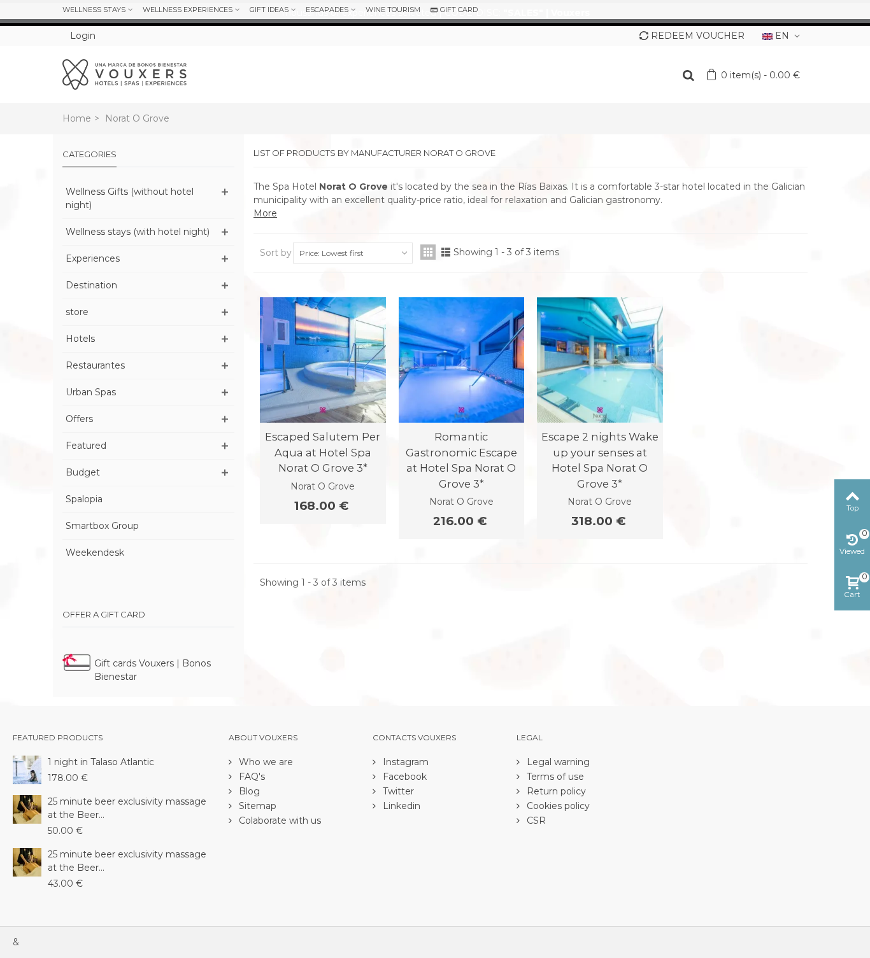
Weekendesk (95, 552)
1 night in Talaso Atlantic (101, 762)
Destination (91, 285)
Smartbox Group (102, 526)
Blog (248, 791)
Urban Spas (91, 392)
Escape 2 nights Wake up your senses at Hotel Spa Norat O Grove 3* (600, 460)
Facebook (403, 776)
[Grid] (428, 252)
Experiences (93, 258)
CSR (535, 820)
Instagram (404, 762)
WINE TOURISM (393, 9)
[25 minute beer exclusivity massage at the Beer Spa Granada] (27, 861)
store (77, 312)
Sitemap (256, 806)
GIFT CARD (459, 9)
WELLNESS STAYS (93, 9)
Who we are (264, 762)
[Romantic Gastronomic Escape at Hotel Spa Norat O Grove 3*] (462, 360)
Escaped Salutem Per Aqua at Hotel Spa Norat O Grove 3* (322, 452)
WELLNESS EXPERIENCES (187, 9)
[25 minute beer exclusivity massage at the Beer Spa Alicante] (27, 808)
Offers (79, 419)
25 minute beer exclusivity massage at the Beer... (127, 808)
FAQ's (250, 776)
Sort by (276, 252)
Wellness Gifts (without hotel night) (130, 198)
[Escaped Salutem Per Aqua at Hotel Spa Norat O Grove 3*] (323, 360)
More (265, 213)
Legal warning (557, 762)
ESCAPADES (327, 9)
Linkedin (400, 806)
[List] (445, 252)
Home (76, 118)
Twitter (397, 791)
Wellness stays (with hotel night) (138, 231)
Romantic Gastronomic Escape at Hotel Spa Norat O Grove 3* (461, 460)
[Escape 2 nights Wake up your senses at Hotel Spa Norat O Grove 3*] (600, 360)
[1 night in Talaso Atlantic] (27, 769)
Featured (86, 445)
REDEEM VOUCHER (698, 35)
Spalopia (84, 499)
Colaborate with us (278, 820)
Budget (83, 472)
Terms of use (554, 776)
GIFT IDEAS (269, 9)
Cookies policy (557, 806)
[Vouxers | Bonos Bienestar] (124, 74)
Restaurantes (95, 365)
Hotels (80, 338)
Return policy (555, 791)
